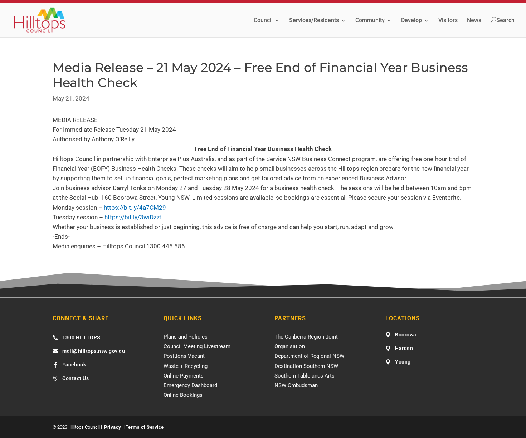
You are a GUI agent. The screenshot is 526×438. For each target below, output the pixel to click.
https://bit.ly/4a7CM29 (135, 207)
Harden (404, 348)
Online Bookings (183, 395)
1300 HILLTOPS (81, 337)
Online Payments (184, 376)
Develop (411, 21)
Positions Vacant (184, 356)
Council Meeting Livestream (197, 346)
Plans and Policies (186, 337)
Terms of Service (145, 427)
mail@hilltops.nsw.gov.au (93, 351)
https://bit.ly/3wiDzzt (132, 217)
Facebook (74, 365)
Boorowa (406, 334)
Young (403, 362)
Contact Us (75, 378)
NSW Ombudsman (296, 385)
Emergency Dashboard (190, 385)
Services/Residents (314, 21)
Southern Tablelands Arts (304, 376)
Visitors (448, 21)
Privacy (112, 427)
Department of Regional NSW (309, 356)
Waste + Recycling (186, 366)
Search (505, 20)
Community (370, 21)
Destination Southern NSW (306, 366)
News (474, 21)
